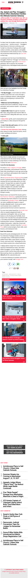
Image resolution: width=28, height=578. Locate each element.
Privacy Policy (22, 571)
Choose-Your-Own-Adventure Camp (11, 129)
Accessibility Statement (14, 573)
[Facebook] (9, 264)
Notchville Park (23, 210)
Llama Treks (4, 119)
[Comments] (18, 264)
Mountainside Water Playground (12, 177)
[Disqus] (14, 384)
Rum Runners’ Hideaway (7, 197)
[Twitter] (13, 264)
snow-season (22, 61)
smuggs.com (19, 259)
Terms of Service (15, 571)
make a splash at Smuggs (14, 167)
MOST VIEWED (3, 462)
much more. (13, 162)
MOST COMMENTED (5, 511)
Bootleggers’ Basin (13, 200)
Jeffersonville (4, 23)
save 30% (23, 53)
